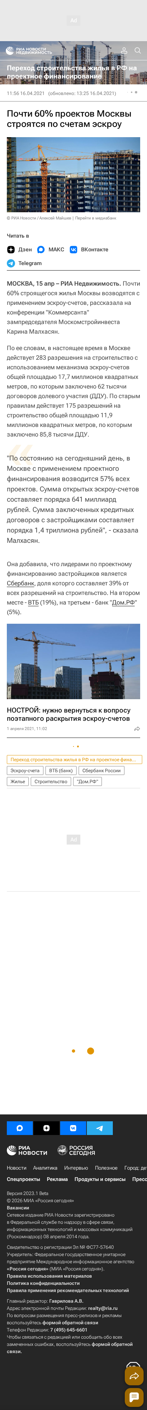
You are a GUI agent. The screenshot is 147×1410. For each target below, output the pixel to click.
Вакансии (18, 1207)
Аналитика (45, 1168)
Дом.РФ (123, 602)
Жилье (18, 781)
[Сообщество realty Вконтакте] (73, 1128)
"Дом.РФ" (87, 781)
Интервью (76, 1168)
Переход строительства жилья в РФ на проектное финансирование (76, 759)
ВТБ (33, 602)
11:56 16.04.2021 (26, 93)
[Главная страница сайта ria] (7, 50)
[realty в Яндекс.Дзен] (46, 1128)
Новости (16, 1168)
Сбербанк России (101, 770)
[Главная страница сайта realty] (41, 50)
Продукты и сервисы (100, 1179)
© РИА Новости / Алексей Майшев (39, 218)
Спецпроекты (23, 1179)
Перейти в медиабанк (95, 218)
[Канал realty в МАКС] (20, 1128)
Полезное (106, 1168)
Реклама (57, 1179)
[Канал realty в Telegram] (100, 1128)
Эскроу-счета (25, 770)
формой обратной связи (70, 1322)
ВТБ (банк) (61, 770)
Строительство (51, 781)
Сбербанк (20, 583)
